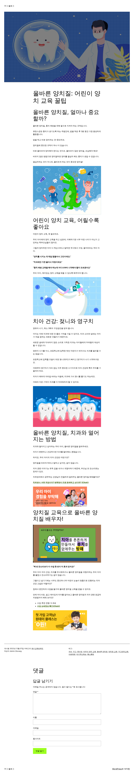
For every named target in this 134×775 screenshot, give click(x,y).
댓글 (35, 692)
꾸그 (74, 652)
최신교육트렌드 (37, 648)
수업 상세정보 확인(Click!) (48, 606)
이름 (35, 717)
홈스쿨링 (90, 654)
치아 (70, 652)
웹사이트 (37, 739)
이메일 (36, 728)
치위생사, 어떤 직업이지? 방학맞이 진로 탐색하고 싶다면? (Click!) (61, 482)
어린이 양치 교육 (89, 652)
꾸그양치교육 (123, 652)
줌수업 (79, 652)
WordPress (117, 769)
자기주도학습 (81, 654)
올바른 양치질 (102, 652)
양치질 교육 (112, 652)
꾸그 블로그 (9, 6)
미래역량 (72, 654)
